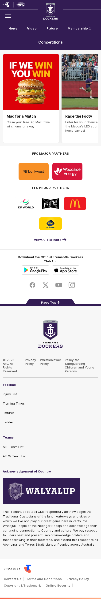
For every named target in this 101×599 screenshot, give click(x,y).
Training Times (14, 403)
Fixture (52, 28)
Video (32, 28)
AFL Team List (13, 447)
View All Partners (47, 240)
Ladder (8, 422)
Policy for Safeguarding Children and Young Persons (79, 365)
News (12, 28)
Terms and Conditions (44, 579)
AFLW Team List (15, 456)
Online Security (58, 585)
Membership (78, 28)
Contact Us (12, 579)
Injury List (10, 394)
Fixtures (9, 413)
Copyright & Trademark (22, 585)
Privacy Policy (30, 361)
